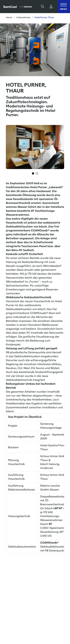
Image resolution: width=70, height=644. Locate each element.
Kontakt (54, 615)
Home (9, 17)
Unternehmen (23, 17)
